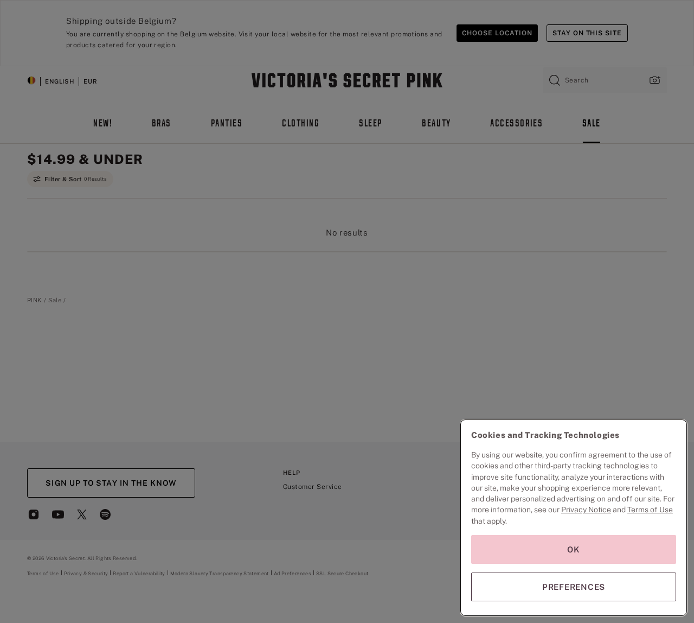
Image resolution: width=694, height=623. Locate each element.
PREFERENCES (573, 587)
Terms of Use (650, 509)
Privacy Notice (586, 509)
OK (573, 549)
